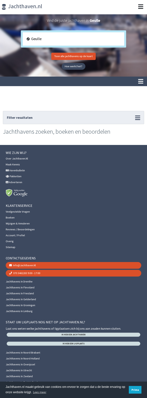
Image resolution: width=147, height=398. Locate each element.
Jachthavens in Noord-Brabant (23, 352)
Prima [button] (135, 390)
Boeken (10, 217)
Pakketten (15, 176)
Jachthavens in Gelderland (21, 299)
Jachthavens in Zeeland (19, 376)
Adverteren (15, 182)
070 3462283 (26, 273)
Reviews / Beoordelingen (20, 229)
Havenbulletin (17, 170)
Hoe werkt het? (73, 66)
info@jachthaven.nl (24, 265)
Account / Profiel (15, 235)
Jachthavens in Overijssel (20, 364)
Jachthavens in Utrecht (19, 370)
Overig (10, 241)
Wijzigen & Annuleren (18, 223)
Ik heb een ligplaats (74, 343)
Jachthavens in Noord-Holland (23, 358)
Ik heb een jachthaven (73, 334)
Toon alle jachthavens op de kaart (73, 56)
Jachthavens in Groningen (20, 305)
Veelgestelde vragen (18, 211)
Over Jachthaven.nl (17, 158)
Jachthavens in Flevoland (20, 287)
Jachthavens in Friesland (20, 293)
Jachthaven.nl (24, 6)
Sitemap (10, 247)
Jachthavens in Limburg (19, 311)
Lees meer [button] (39, 392)
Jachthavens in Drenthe (19, 281)
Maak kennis (13, 164)
